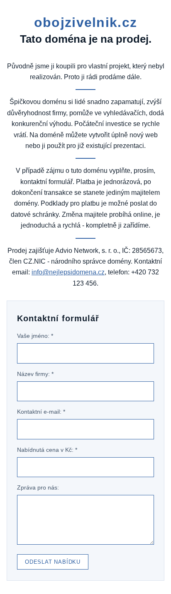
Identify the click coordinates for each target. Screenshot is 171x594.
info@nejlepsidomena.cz (68, 272)
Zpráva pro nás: (38, 487)
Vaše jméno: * (35, 335)
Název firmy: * (35, 374)
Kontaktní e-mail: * (41, 411)
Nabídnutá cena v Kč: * (47, 449)
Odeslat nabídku (53, 562)
